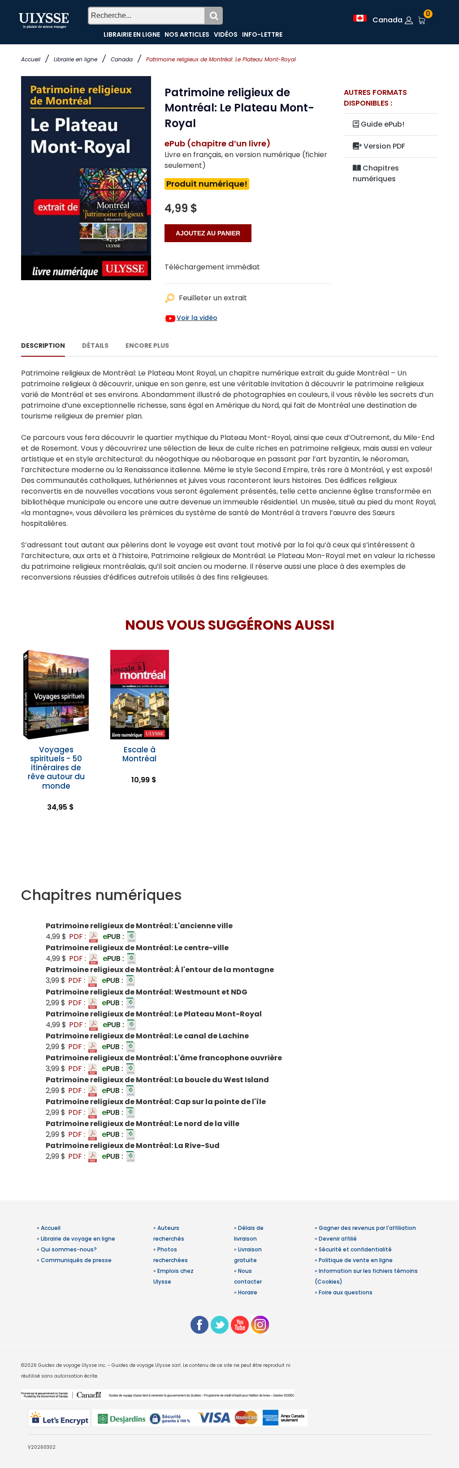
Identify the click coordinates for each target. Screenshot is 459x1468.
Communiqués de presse (76, 1260)
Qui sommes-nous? (69, 1249)
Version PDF (383, 146)
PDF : (78, 936)
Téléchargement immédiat (212, 267)
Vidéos (226, 34)
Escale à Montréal (139, 754)
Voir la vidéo (197, 317)
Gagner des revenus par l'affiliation (367, 1228)
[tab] (229, 895)
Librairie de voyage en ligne (78, 1238)
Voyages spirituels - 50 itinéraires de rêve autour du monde (56, 767)
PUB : (114, 936)
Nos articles (187, 34)
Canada (122, 59)
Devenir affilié (338, 1238)
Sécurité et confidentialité (355, 1249)
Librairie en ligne (75, 59)
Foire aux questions (345, 1292)
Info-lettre (262, 34)
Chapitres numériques (376, 173)
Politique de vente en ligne (356, 1260)
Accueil (30, 59)
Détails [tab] (95, 345)
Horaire (247, 1292)
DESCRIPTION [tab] (43, 345)
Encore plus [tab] (147, 345)
